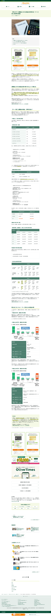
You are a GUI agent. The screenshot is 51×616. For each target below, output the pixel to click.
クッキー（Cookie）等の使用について (6, 601)
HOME (2, 594)
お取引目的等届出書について (5, 602)
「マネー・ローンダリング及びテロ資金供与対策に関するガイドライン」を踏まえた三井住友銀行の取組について (9, 606)
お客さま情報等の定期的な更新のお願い (22, 602)
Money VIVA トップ (6, 594)
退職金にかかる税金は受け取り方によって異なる (20, 40)
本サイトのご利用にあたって (5, 599)
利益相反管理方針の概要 (20, 603)
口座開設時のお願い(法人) (4, 603)
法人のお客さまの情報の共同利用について (22, 600)
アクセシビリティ (36, 599)
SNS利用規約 (35, 605)
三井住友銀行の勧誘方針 (36, 600)
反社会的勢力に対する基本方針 (37, 603)
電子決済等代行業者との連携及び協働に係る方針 (39, 604)
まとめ (14, 44)
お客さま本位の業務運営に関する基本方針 (6, 604)
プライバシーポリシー (4, 600)
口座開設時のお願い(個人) (37, 602)
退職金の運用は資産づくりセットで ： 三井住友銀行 (20, 103)
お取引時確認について (36, 601)
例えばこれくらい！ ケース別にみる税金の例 (19, 42)
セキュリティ (19, 601)
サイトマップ (19, 599)
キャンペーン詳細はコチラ (17, 62)
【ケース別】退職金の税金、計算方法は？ (19, 41)
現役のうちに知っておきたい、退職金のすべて (14, 594)
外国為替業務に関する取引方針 (21, 604)
